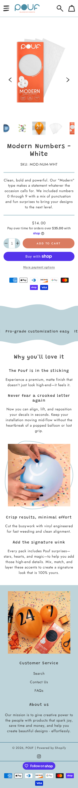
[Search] (60, 8)
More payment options (39, 267)
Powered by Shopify (51, 748)
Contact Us (39, 681)
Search (39, 673)
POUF (30, 748)
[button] (6, 8)
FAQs (39, 690)
